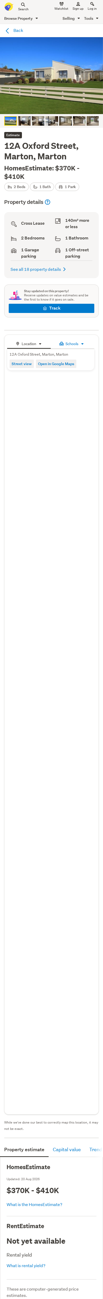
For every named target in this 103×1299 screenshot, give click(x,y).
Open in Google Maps (56, 363)
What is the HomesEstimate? (34, 1204)
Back (18, 30)
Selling (69, 18)
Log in (92, 8)
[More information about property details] (47, 202)
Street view (22, 363)
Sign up (78, 8)
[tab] (29, 343)
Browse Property (19, 18)
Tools (89, 18)
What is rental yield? (26, 1265)
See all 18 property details (36, 269)
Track (54, 308)
